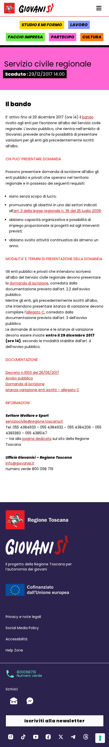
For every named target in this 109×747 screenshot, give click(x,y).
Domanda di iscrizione (25, 384)
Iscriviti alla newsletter (54, 721)
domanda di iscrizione (29, 283)
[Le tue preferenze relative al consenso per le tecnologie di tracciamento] (100, 738)
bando (88, 117)
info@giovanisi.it (20, 463)
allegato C (35, 312)
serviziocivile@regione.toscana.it (34, 421)
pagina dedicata (36, 438)
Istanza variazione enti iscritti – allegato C (42, 389)
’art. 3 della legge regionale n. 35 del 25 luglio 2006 (57, 210)
